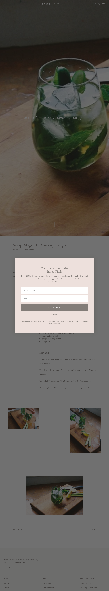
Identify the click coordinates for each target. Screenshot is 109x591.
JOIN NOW (54, 307)
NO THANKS (55, 315)
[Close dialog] (92, 260)
